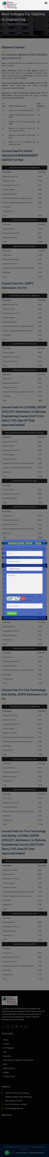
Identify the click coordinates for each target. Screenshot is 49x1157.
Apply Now (12, 613)
